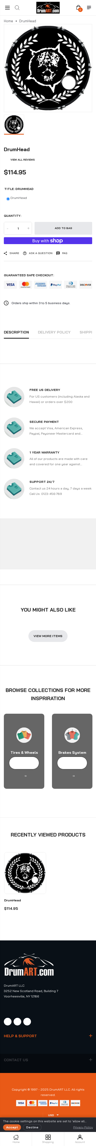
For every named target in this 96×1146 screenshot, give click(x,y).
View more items (48, 636)
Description (16, 332)
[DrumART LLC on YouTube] (27, 1021)
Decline (32, 1127)
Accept (12, 1127)
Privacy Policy (83, 1127)
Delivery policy (54, 332)
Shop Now (24, 763)
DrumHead (18, 198)
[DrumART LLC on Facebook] (8, 1021)
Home (8, 21)
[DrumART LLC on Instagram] (17, 1021)
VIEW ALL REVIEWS (22, 159)
